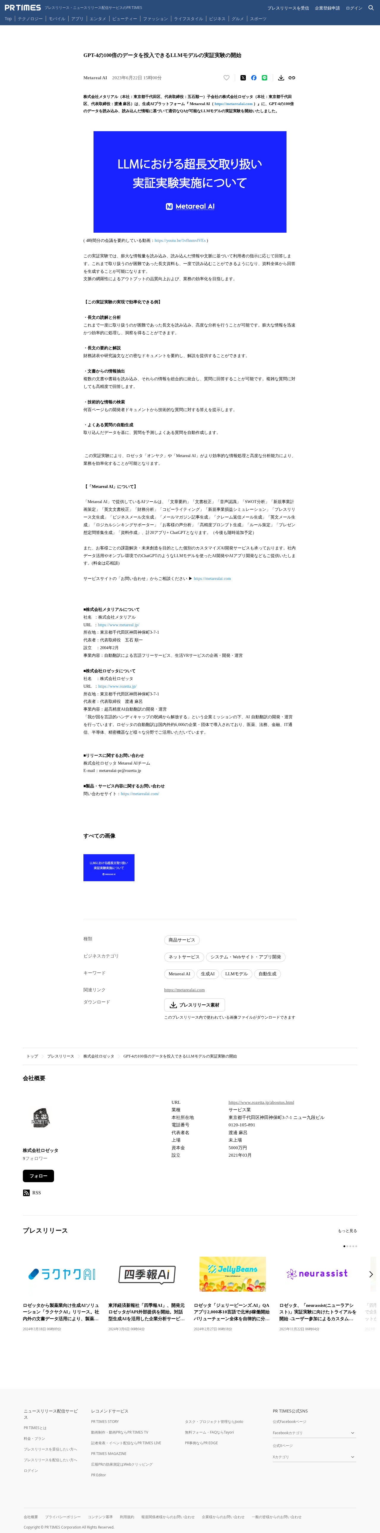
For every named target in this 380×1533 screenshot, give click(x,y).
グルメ (238, 18)
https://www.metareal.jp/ (118, 625)
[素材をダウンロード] (281, 78)
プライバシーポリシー (63, 1516)
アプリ (77, 18)
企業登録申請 (327, 8)
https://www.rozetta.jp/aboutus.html (261, 1102)
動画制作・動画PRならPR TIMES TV (119, 1432)
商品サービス (182, 940)
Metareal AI (179, 973)
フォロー (39, 1176)
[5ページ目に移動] (356, 1246)
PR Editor (98, 1474)
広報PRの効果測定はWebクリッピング (122, 1464)
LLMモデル (236, 973)
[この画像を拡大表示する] (108, 867)
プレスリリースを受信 (288, 8)
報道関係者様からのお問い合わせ (168, 1516)
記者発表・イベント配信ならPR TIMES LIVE (126, 1442)
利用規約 (127, 1516)
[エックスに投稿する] (243, 78)
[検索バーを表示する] (371, 8)
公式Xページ (283, 1445)
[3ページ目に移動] (350, 1246)
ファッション (155, 18)
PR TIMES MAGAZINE (108, 1453)
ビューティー (124, 18)
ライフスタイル (188, 18)
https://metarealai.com (234, 104)
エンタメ (98, 18)
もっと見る (347, 1230)
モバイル (57, 18)
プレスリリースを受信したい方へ (50, 1449)
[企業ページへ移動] (41, 1119)
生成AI (208, 973)
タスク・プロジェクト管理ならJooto (214, 1421)
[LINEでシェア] (264, 78)
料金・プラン (34, 1438)
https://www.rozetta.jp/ (117, 686)
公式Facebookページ (289, 1421)
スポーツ (258, 18)
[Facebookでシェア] (254, 78)
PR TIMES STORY (105, 1421)
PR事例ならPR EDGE (201, 1442)
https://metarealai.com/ (140, 794)
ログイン (354, 8)
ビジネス (217, 18)
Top (8, 18)
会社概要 (31, 1516)
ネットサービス (184, 957)
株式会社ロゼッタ (98, 1056)
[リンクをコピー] (292, 78)
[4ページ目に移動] (353, 1246)
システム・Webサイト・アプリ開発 (245, 957)
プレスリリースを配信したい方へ (50, 1459)
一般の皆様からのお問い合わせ (277, 1516)
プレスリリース (60, 1056)
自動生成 (267, 973)
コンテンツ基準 (100, 1516)
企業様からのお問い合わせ (223, 1516)
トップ (32, 1056)
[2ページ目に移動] (347, 1246)
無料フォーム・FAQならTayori (209, 1432)
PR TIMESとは (35, 1427)
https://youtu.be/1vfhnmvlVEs (180, 240)
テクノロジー (30, 18)
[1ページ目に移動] (344, 1246)
